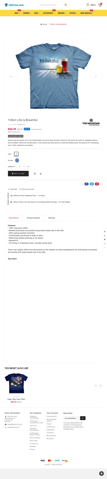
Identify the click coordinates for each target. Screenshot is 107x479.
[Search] (66, 5)
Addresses (50, 430)
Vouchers (50, 433)
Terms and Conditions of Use (36, 422)
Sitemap (33, 446)
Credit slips (51, 427)
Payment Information (34, 429)
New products (35, 438)
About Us (33, 425)
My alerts (50, 438)
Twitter (92, 184)
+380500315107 (13, 427)
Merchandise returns (51, 420)
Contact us (34, 443)
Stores (32, 449)
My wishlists (51, 435)
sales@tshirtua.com (14, 424)
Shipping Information (34, 417)
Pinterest (97, 184)
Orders (49, 424)
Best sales (34, 440)
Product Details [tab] (33, 218)
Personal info (52, 416)
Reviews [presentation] (51, 218)
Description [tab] (13, 218)
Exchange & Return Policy (35, 434)
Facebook (86, 184)
